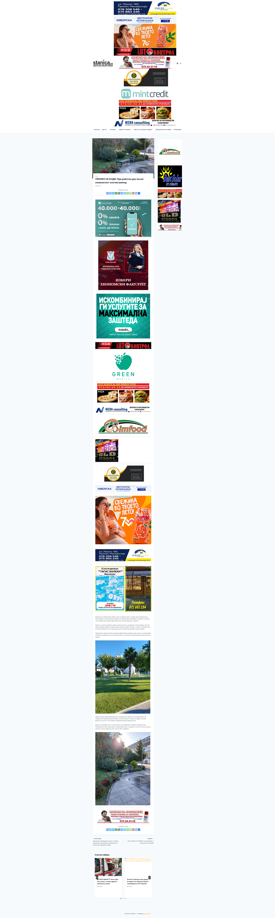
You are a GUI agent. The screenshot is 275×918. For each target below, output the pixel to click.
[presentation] (108, 867)
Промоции (177, 129)
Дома (96, 176)
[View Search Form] (180, 63)
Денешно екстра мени (163, 129)
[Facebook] (177, 63)
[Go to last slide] (97, 877)
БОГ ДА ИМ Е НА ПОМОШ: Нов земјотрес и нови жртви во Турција (140, 841)
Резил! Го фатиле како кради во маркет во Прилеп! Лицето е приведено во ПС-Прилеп (137, 882)
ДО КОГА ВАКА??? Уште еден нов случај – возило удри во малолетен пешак (107, 882)
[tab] (120, 898)
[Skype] (124, 193)
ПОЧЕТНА (97, 129)
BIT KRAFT (147, 913)
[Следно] (149, 877)
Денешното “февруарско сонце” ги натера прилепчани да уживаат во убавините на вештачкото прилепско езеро (105, 842)
